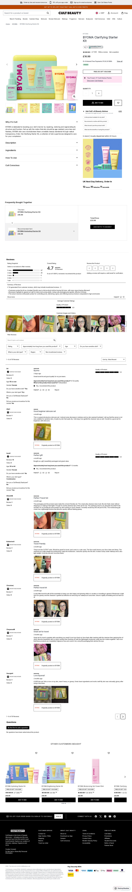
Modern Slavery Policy (89, 841)
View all (119, 61)
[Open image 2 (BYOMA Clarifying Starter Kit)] (23, 108)
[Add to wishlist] (118, 103)
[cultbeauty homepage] (70, 13)
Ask (120, 111)
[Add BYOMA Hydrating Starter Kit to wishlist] (36, 753)
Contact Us (41, 833)
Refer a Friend (109, 843)
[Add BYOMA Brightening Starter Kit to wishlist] (72, 753)
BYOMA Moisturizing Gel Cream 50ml (91, 786)
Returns (40, 841)
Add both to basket (102, 227)
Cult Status (108, 833)
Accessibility (86, 843)
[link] (112, 13)
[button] (102, 47)
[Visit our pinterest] (114, 816)
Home (8, 24)
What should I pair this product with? (95, 125)
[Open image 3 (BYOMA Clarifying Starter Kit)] (35, 108)
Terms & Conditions (88, 833)
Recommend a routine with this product (96, 121)
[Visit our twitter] (100, 816)
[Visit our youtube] (110, 816)
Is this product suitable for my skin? (95, 117)
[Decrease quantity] (86, 93)
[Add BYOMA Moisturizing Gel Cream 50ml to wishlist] (108, 753)
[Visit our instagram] (105, 816)
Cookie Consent (10, 849)
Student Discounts (110, 841)
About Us (63, 833)
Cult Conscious (65, 841)
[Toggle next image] (76, 64)
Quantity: (87, 88)
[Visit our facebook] (96, 816)
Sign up (58, 816)
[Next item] (125, 776)
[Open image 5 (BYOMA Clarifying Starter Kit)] (59, 108)
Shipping (41, 838)
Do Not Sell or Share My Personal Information (16, 852)
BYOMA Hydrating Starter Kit (15, 786)
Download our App (66, 836)
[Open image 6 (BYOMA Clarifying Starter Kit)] (71, 108)
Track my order (43, 843)
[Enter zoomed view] (74, 96)
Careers (63, 838)
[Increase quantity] (99, 93)
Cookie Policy (86, 838)
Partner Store (109, 845)
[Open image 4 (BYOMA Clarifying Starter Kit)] (47, 108)
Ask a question (114, 52)
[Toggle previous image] (7, 64)
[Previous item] (7, 776)
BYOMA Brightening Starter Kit (52, 786)
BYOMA (14, 24)
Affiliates (107, 838)
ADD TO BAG (22, 800)
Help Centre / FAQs (44, 836)
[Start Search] (48, 13)
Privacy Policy (87, 836)
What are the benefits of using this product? (97, 129)
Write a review (103, 52)
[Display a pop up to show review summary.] (21, 793)
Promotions (108, 836)
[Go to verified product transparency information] (93, 47)
